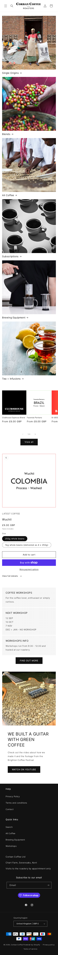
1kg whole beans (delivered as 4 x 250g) (26, 545)
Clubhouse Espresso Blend (13, 417)
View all (29, 442)
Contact (10, 809)
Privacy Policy (13, 796)
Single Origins (10, 73)
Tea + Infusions (11, 378)
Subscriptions (10, 256)
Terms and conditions (16, 803)
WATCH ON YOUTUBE (24, 769)
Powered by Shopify (31, 945)
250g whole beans (14, 538)
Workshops (11, 846)
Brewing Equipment (13, 317)
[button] (6, 6)
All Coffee (8, 195)
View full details (10, 576)
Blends (6, 134)
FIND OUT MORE (29, 660)
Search (9, 827)
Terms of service (30, 949)
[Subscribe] (48, 885)
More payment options (29, 569)
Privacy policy (48, 945)
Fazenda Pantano (34, 417)
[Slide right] (35, 434)
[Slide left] (23, 434)
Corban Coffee (17, 945)
